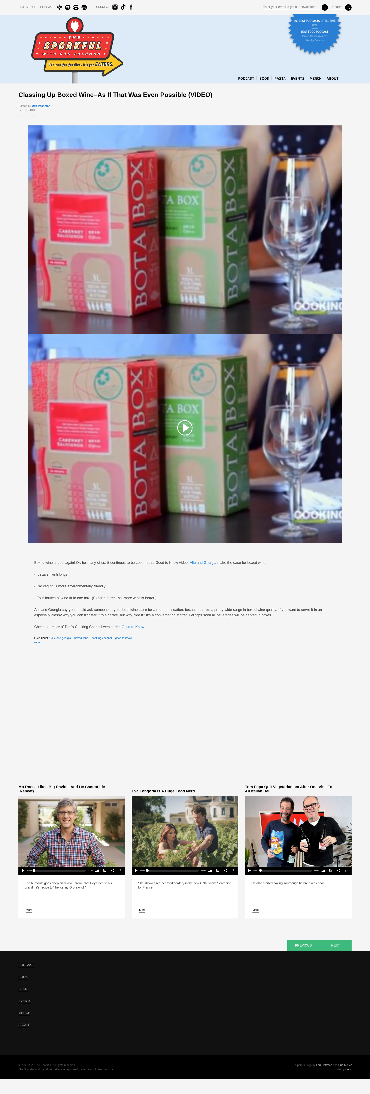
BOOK (264, 78)
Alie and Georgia (203, 563)
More (29, 909)
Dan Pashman (41, 105)
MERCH (316, 78)
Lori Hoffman (324, 1065)
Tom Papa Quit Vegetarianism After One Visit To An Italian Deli (288, 789)
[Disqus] (185, 710)
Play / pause (22, 870)
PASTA (280, 78)
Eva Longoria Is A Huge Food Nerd (163, 791)
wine (37, 642)
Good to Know (133, 627)
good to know (123, 638)
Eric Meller (345, 1065)
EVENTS (297, 78)
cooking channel (102, 638)
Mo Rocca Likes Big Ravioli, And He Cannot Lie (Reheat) (61, 789)
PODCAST (246, 78)
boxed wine (81, 638)
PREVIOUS (303, 945)
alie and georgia (61, 638)
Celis (348, 1069)
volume (97, 870)
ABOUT (333, 78)
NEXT (335, 945)
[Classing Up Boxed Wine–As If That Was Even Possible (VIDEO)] (185, 427)
